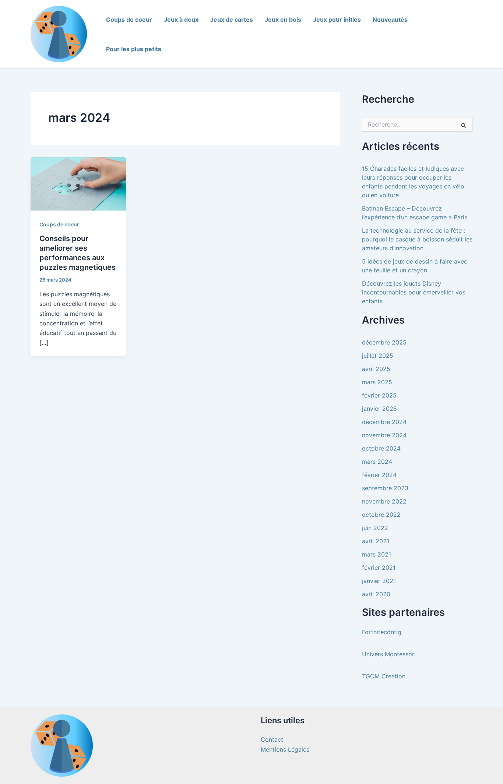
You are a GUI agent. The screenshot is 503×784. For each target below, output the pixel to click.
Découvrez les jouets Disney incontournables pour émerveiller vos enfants (413, 292)
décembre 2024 (384, 421)
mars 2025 (377, 382)
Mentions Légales (285, 749)
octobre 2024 (381, 448)
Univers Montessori (389, 654)
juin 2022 (375, 528)
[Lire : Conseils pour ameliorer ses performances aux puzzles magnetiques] (78, 183)
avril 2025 (376, 368)
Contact (272, 739)
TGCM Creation (383, 676)
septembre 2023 (385, 488)
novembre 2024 (384, 435)
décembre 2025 (384, 342)
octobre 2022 (381, 514)
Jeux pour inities (337, 19)
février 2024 (379, 474)
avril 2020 (376, 594)
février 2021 (378, 567)
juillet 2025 (377, 355)
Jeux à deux (181, 19)
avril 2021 (375, 541)
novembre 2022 (384, 501)
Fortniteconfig (381, 632)
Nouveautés (390, 19)
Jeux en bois (283, 19)
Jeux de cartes (231, 19)
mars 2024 (377, 461)
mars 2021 (376, 554)
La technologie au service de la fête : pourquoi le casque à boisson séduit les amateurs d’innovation (417, 239)
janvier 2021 (379, 581)
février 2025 (379, 395)
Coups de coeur (129, 19)
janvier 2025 (379, 408)
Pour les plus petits (133, 49)
